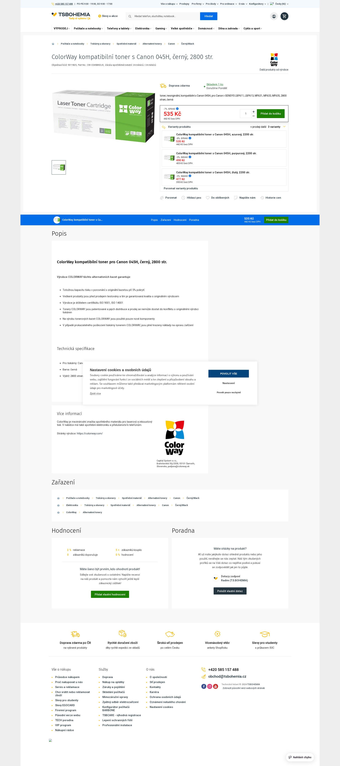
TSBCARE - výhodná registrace (121, 715)
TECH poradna (64, 720)
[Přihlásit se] (274, 16)
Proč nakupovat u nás (69, 682)
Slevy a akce (110, 16)
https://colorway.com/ (90, 433)
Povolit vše (228, 373)
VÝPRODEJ (61, 28)
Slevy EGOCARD (65, 705)
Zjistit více (95, 393)
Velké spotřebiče (181, 28)
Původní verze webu (67, 715)
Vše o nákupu (168, 3)
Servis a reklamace (67, 687)
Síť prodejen (157, 682)
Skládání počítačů (113, 692)
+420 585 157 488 (64, 4)
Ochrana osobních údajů (165, 697)
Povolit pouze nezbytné (229, 392)
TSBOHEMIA (253, 684)
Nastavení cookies (161, 707)
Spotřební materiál (126, 43)
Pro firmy (196, 3)
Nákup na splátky (113, 682)
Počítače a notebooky (87, 28)
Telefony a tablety (118, 28)
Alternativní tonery (152, 43)
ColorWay (71, 512)
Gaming (160, 28)
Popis (154, 220)
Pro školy (211, 3)
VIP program (63, 725)
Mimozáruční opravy (115, 697)
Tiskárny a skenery (100, 43)
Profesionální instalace (117, 725)
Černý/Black (187, 43)
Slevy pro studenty (66, 700)
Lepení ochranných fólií (117, 720)
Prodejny (184, 3)
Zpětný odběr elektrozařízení (120, 702)
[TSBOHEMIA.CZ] (71, 16)
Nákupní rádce (64, 730)
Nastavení (229, 383)
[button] (279, 4)
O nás (242, 3)
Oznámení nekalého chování (168, 702)
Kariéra (154, 692)
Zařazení (166, 220)
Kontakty (155, 687)
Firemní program (65, 710)
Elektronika (142, 28)
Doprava (107, 677)
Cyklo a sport (252, 28)
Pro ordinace (227, 3)
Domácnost (205, 28)
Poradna (194, 220)
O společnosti (158, 677)
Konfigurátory (256, 3)
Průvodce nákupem (67, 677)
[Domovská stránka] (53, 44)
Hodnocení (180, 220)
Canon (171, 43)
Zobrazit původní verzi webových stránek (244, 688)
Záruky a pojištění (113, 687)
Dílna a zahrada (228, 28)
